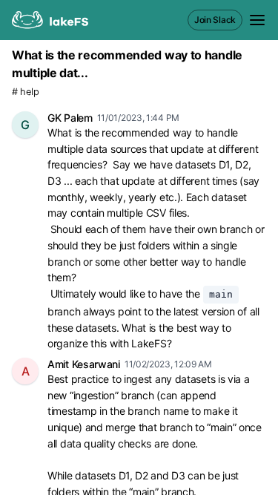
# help (25, 91)
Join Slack (215, 19)
